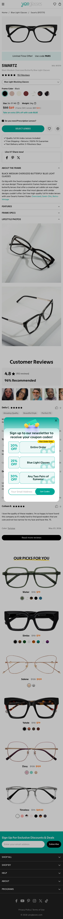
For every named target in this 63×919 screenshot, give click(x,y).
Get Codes (45, 491)
